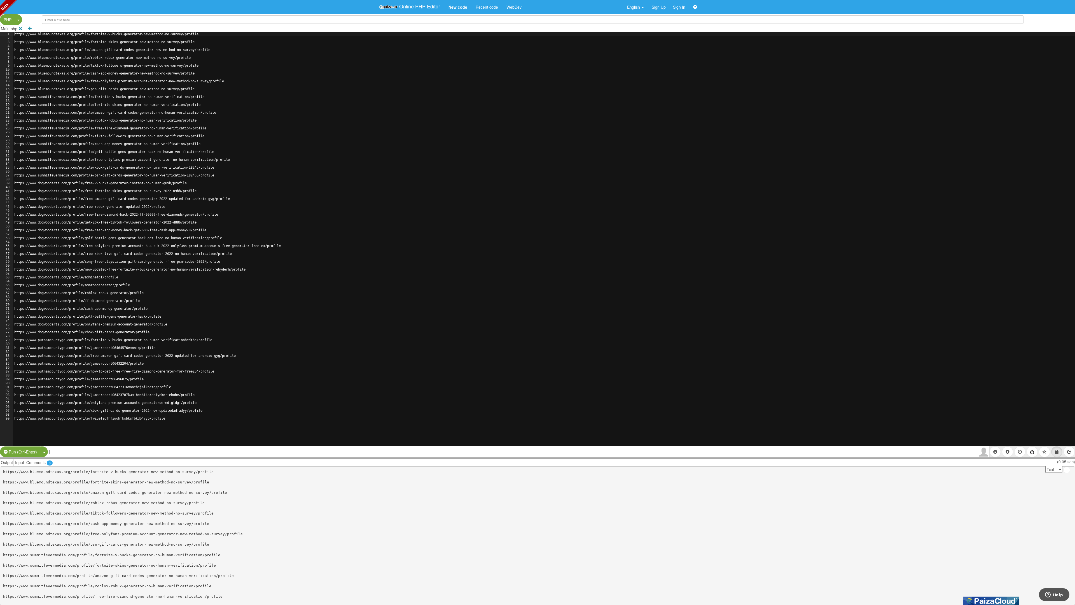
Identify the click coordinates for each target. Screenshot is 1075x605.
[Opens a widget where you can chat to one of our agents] (1054, 595)
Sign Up (659, 7)
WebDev (514, 7)
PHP (7, 19)
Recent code (487, 7)
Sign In (679, 7)
